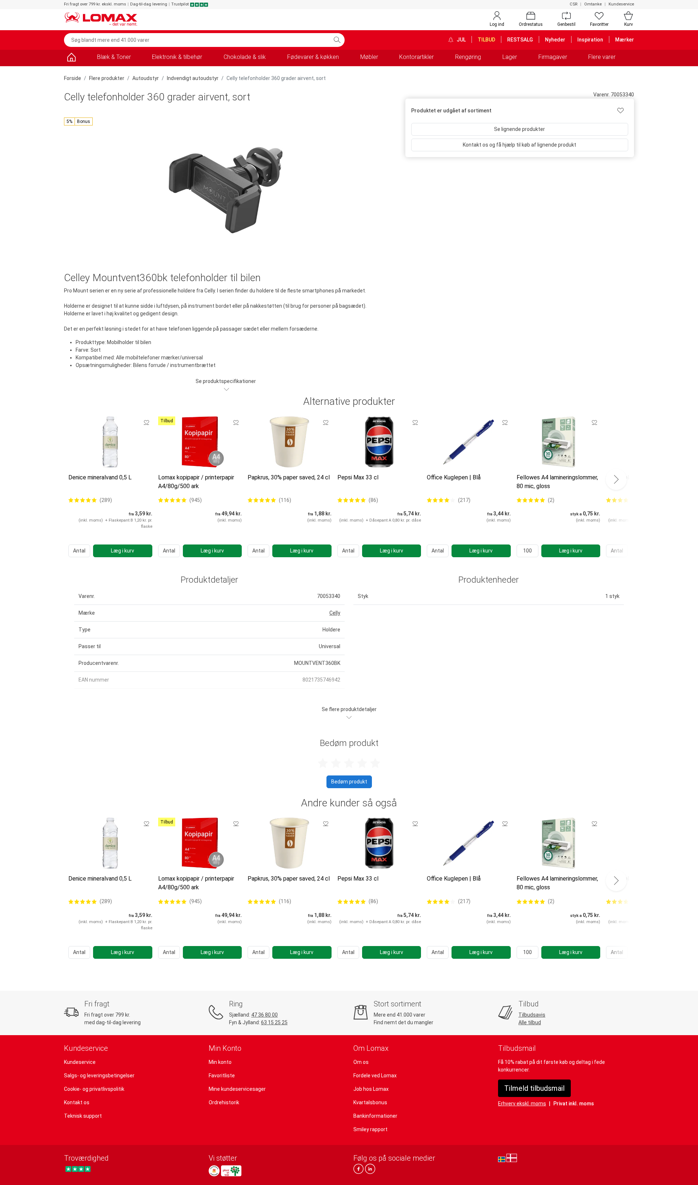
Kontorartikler (416, 56)
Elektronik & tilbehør (177, 56)
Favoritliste (222, 1075)
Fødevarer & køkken (313, 56)
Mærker (624, 40)
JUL (461, 40)
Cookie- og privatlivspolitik (94, 1089)
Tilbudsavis (531, 1015)
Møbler (369, 56)
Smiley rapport (370, 1129)
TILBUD (486, 40)
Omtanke (593, 4)
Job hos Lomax (371, 1089)
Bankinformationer (375, 1116)
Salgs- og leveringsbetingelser (99, 1075)
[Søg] (337, 40)
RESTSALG (520, 40)
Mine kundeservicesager (237, 1089)
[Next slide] (616, 479)
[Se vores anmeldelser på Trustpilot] (78, 1168)
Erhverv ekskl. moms (522, 1103)
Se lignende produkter (519, 129)
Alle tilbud (529, 1022)
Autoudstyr (145, 78)
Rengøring (468, 56)
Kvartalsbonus (370, 1102)
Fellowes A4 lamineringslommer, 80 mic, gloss (557, 482)
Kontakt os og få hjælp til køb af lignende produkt (519, 145)
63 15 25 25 (274, 1022)
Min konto (220, 1062)
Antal (79, 551)
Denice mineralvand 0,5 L (100, 477)
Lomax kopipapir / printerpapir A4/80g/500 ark (196, 482)
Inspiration (590, 40)
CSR (573, 4)
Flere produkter (106, 78)
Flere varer (601, 56)
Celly (334, 613)
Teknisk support (83, 1116)
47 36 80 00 (264, 1015)
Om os (361, 1062)
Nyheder (555, 40)
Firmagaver (552, 56)
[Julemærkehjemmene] (214, 1170)
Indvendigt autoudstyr (192, 78)
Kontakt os (76, 1102)
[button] (78, 121)
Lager (509, 56)
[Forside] (71, 58)
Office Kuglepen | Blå (454, 477)
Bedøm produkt (349, 782)
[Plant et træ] (231, 1170)
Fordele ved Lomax (375, 1075)
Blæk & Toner (114, 56)
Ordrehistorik (224, 1102)
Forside (72, 78)
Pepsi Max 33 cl (357, 477)
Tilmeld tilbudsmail (534, 1088)
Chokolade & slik (245, 56)
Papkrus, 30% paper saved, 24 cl (289, 477)
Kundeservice (621, 4)
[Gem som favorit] (146, 422)
